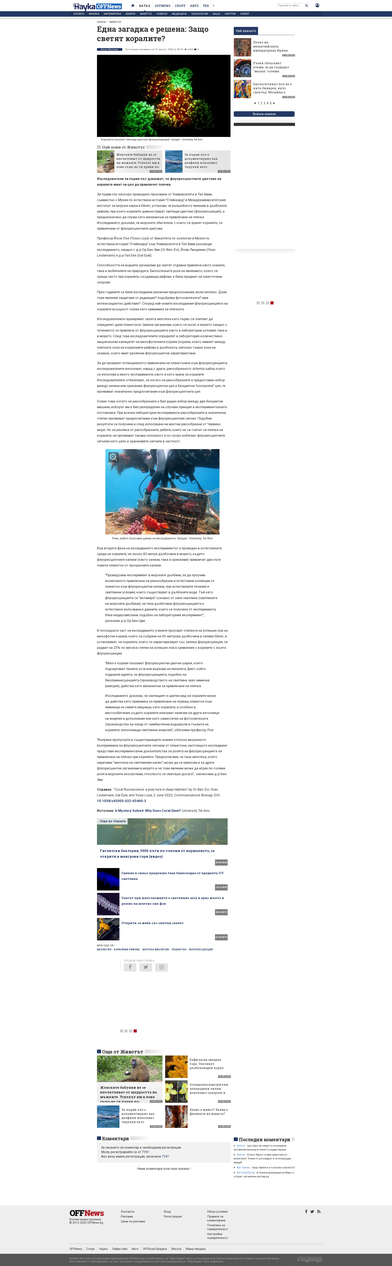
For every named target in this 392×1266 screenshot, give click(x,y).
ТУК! (165, 1156)
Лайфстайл (119, 1249)
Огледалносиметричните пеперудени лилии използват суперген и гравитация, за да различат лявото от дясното (210, 1094)
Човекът (162, 13)
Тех (206, 6)
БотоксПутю (246, 1172)
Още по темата (113, 821)
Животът (146, 13)
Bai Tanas (243, 1167)
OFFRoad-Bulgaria (155, 1249)
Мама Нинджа (196, 1249)
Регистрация (173, 1216)
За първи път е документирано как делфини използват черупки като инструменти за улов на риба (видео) (205, 164)
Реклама (127, 1216)
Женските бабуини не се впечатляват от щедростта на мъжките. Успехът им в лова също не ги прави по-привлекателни (138, 162)
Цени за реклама (133, 1221)
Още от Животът (122, 1052)
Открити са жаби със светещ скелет (152, 923)
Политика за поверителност (217, 1227)
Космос (79, 13)
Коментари (115, 1138)
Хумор (244, 13)
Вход (167, 1211)
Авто (194, 6)
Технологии (199, 13)
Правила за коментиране (216, 1218)
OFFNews (75, 1249)
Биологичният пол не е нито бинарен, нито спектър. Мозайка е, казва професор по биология (272, 92)
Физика (94, 13)
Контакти (127, 1211)
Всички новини (264, 114)
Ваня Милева (109, 49)
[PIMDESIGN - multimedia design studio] (308, 1261)
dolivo (241, 1145)
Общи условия (217, 1211)
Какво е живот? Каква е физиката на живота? (209, 1111)
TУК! (145, 1152)
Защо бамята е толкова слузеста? (273, 1167)
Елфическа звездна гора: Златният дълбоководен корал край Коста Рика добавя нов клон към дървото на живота (207, 1070)
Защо (216, 13)
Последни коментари (264, 1139)
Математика (112, 13)
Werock (176, 1249)
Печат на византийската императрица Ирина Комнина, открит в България (270, 50)
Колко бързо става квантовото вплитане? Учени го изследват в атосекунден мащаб (262, 1158)
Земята (130, 13)
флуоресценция (201, 949)
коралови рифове (127, 949)
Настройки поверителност (217, 1236)
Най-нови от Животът (123, 147)
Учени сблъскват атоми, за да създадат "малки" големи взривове (271, 69)
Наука (144, 6)
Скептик (230, 13)
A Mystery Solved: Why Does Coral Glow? (148, 811)
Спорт (180, 6)
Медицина (179, 13)
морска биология (156, 949)
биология (104, 949)
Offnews (162, 6)
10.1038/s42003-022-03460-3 (121, 801)
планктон (179, 949)
